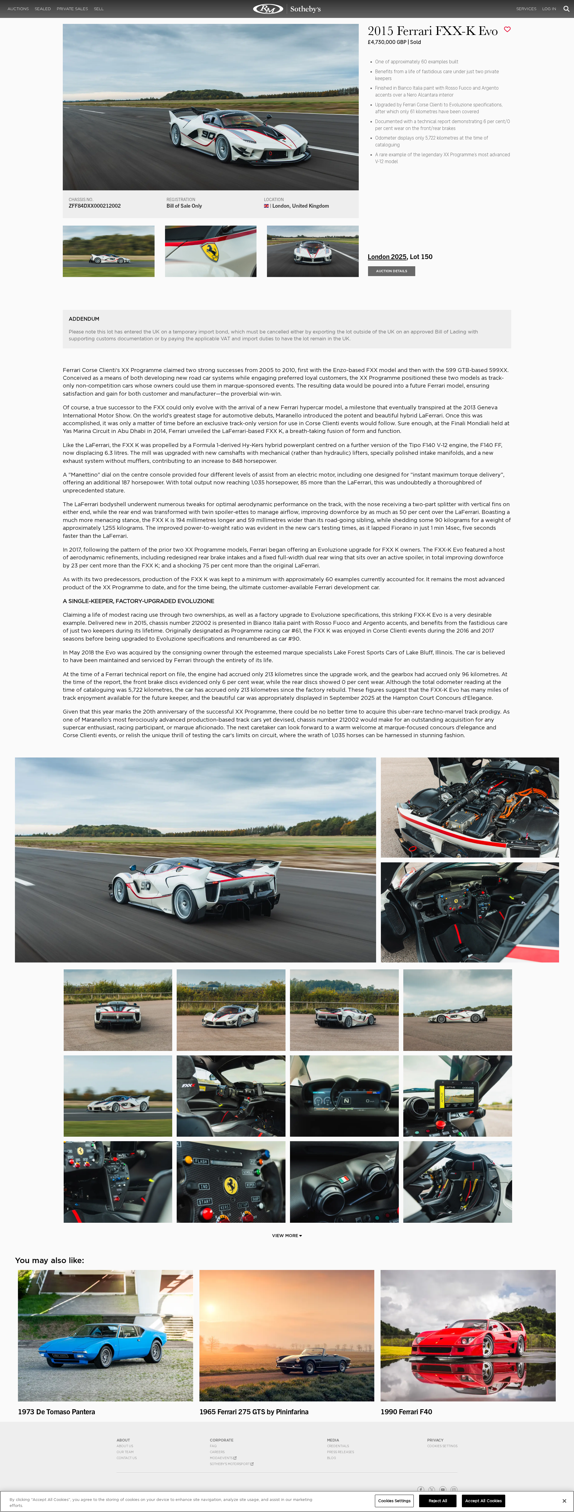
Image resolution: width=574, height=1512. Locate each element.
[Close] (564, 1501)
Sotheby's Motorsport (230, 1464)
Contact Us (127, 1458)
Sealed (43, 9)
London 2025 (387, 256)
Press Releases (340, 1452)
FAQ (213, 1446)
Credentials (338, 1446)
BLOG (331, 1458)
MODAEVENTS (221, 1458)
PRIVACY (435, 1440)
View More (285, 1235)
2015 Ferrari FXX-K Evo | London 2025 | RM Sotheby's (287, 8)
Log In (549, 9)
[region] (287, 1501)
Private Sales (72, 9)
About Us (125, 1446)
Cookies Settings (442, 1446)
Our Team (125, 1452)
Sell (99, 9)
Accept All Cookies (483, 1501)
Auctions (18, 9)
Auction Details (391, 271)
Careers (217, 1452)
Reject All (438, 1501)
